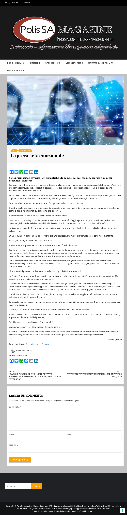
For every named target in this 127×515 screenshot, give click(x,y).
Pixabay (45, 344)
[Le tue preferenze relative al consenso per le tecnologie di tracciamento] (122, 510)
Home (10, 63)
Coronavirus (25, 151)
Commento (15, 407)
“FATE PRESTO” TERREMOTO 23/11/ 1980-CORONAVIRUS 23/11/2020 (94, 374)
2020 (14, 151)
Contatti (27, 3)
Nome (12, 434)
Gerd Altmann (32, 344)
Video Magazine (74, 63)
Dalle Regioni (52, 63)
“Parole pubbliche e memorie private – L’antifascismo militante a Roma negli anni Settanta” (35, 375)
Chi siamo (20, 63)
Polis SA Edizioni (16, 70)
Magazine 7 (76, 511)
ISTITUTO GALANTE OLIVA (100, 63)
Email (70, 434)
